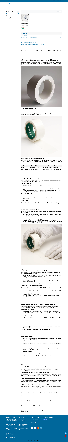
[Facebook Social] (44, 419)
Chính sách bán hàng (34, 420)
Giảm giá (9, 18)
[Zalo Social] (46, 419)
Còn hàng (9, 17)
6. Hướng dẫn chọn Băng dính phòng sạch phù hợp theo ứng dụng (32, 44)
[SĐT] (66, 436)
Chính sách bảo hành (34, 419)
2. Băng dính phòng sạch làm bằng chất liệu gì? (29, 37)
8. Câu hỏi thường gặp (25, 47)
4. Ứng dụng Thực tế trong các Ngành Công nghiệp (30, 40)
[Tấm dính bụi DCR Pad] (25, 18)
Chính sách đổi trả (34, 422)
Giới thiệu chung (21, 419)
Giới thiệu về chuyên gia (22, 420)
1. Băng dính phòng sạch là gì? (26, 35)
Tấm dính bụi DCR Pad (24, 23)
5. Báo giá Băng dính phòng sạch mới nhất (28, 42)
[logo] (9, 4)
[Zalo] (66, 433)
